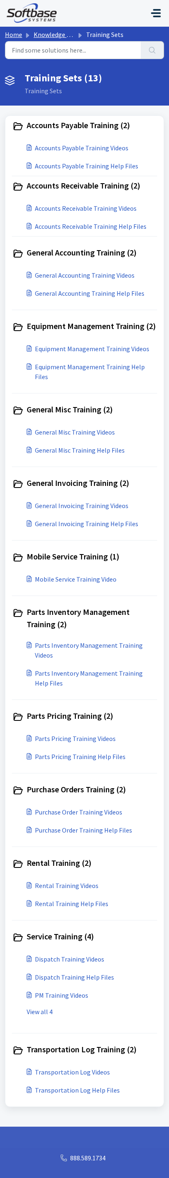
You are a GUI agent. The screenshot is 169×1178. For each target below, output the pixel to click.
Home (13, 34)
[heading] (84, 126)
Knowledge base (57, 34)
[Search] (152, 50)
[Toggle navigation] (156, 13)
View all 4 (40, 1012)
